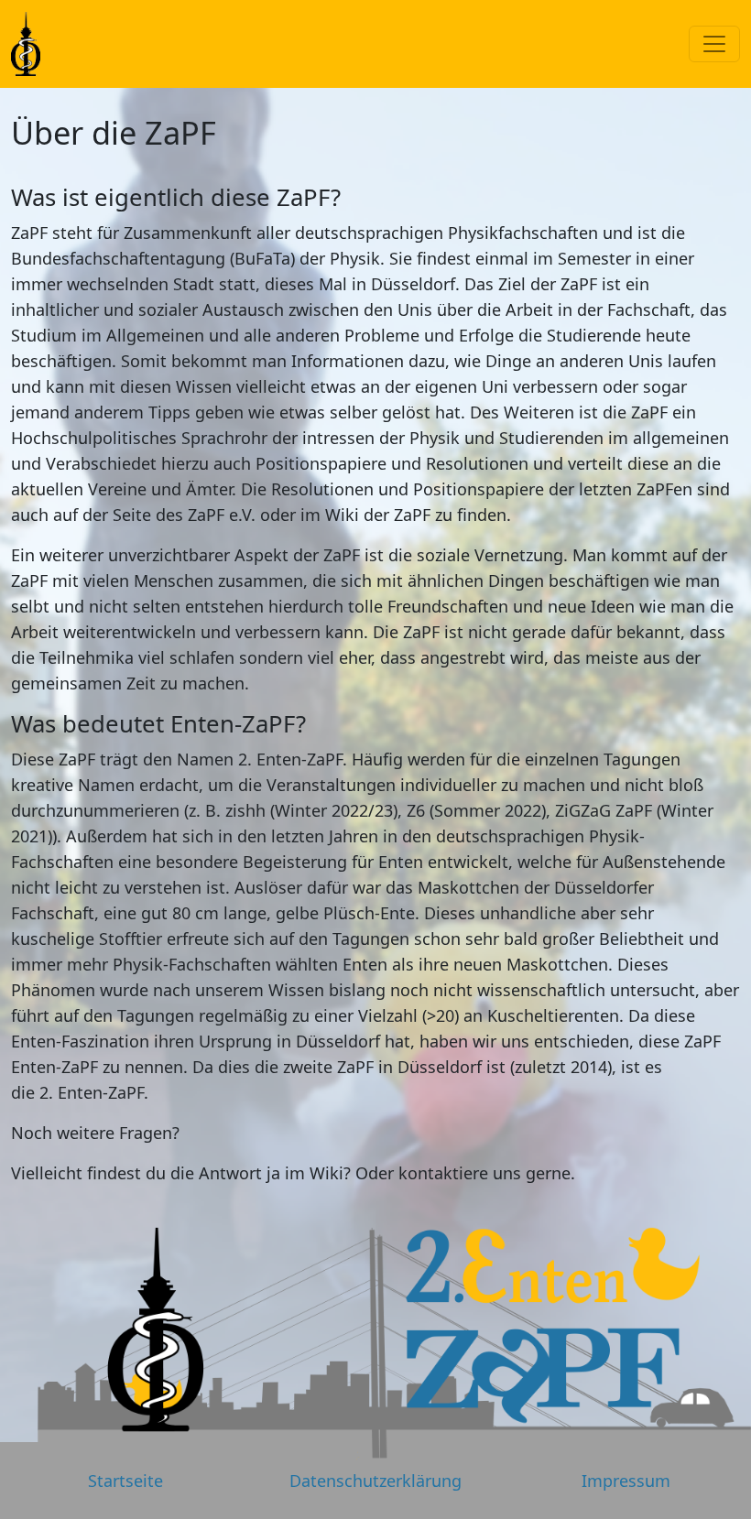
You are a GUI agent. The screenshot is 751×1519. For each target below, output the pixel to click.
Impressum (626, 1481)
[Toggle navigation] (714, 44)
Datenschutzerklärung (375, 1481)
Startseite (125, 1481)
